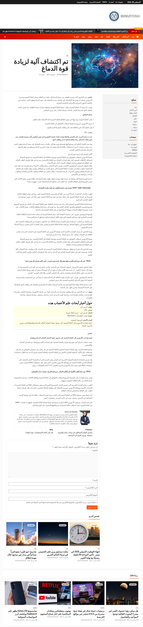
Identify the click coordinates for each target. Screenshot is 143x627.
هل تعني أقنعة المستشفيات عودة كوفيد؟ (39, 431)
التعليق (95, 450)
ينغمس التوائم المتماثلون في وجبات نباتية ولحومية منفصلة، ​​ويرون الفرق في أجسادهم (75, 432)
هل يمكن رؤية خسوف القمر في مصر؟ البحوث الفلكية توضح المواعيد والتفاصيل (123, 613)
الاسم (95, 480)
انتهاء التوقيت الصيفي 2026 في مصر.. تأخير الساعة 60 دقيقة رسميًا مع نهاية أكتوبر (85, 554)
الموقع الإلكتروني (92, 495)
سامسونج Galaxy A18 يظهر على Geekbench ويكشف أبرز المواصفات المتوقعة (22, 613)
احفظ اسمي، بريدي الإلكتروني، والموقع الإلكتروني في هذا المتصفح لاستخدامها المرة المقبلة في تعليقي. (60, 502)
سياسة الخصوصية (82, 2)
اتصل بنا (111, 2)
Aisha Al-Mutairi (61, 74)
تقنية (96, 37)
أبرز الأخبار (125, 37)
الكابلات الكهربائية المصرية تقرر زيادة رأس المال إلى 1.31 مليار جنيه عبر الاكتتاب (84, 31)
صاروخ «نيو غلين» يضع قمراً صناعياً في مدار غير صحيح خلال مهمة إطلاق (21, 554)
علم (102, 37)
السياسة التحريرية (95, 2)
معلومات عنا (119, 2)
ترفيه (83, 37)
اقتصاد (108, 37)
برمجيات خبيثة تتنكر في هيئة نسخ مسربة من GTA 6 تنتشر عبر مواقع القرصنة (88, 613)
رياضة (90, 37)
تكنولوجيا (102, 607)
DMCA (104, 2)
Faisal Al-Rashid (81, 560)
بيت (133, 37)
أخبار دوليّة (116, 37)
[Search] (5, 37)
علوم (67, 55)
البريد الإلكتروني (91, 488)
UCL (85, 310)
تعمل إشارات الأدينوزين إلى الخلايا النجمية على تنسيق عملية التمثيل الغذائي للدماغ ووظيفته (61, 323)
